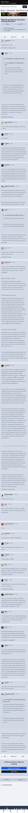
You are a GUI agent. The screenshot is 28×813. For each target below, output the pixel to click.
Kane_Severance (9, 122)
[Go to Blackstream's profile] (2, 263)
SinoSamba (7, 533)
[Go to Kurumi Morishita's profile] (2, 524)
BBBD (6, 611)
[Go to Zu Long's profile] (2, 543)
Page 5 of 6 (13, 37)
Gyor (6, 504)
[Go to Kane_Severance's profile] (2, 123)
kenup (6, 579)
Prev (5, 37)
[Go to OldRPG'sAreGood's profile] (2, 595)
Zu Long (7, 543)
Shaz (6, 564)
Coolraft (7, 682)
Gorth (6, 209)
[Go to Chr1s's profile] (2, 627)
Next (23, 37)
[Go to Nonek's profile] (2, 53)
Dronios (6, 133)
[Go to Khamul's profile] (2, 646)
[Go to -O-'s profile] (2, 248)
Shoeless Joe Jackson (10, 186)
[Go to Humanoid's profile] (2, 366)
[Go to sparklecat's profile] (2, 165)
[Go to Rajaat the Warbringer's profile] (2, 29)
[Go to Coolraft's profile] (2, 683)
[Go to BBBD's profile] (2, 612)
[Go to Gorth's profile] (2, 210)
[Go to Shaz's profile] (2, 565)
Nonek (6, 53)
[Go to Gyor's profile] (2, 505)
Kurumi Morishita (9, 523)
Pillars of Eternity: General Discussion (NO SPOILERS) (15, 30)
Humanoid (7, 365)
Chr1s (6, 627)
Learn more (2, 2)
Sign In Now (14, 771)
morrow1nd (7, 40)
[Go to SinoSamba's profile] (2, 534)
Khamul (7, 645)
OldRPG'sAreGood (9, 594)
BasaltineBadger (9, 494)
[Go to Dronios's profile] (2, 134)
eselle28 (7, 143)
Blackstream (8, 262)
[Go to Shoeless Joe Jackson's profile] (2, 186)
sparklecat (7, 164)
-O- (5, 247)
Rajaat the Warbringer (8, 28)
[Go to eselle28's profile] (2, 144)
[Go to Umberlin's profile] (2, 555)
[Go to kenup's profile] (2, 580)
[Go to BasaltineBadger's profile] (2, 495)
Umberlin (7, 554)
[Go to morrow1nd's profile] (2, 41)
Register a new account (14, 768)
